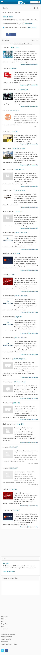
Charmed (6, 47)
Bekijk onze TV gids (9, 571)
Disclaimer (4, 641)
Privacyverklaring (6, 636)
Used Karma (15, 47)
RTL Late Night (28, 23)
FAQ (2, 621)
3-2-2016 (12, 275)
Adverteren (4, 629)
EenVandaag (7, 253)
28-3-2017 (19, 211)
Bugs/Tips (4, 624)
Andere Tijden (7, 190)
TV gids (6, 563)
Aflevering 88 (14, 110)
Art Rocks (13, 68)
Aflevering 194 (19, 169)
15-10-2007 (14, 468)
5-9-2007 (16, 510)
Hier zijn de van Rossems (11, 89)
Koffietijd (6, 110)
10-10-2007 (13, 489)
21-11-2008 (20, 424)
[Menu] (2, 2)
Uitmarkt (5, 68)
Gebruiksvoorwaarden (8, 634)
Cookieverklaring (6, 639)
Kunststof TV (7, 359)
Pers (2, 626)
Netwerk (5, 447)
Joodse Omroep (8, 232)
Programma (23, 64)
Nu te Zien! (6, 131)
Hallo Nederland (8, 211)
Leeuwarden (23, 89)
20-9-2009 (16, 403)
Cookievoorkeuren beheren (9, 644)
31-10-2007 (14, 447)
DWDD (5, 275)
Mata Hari (15, 131)
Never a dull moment (22, 232)
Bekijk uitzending (33, 64)
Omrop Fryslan (8, 382)
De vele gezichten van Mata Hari (25, 190)
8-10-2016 (16, 253)
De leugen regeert (9, 424)
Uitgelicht (18, 317)
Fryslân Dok (7, 148)
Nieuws (3, 619)
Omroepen (4, 616)
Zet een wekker (31, 27)
